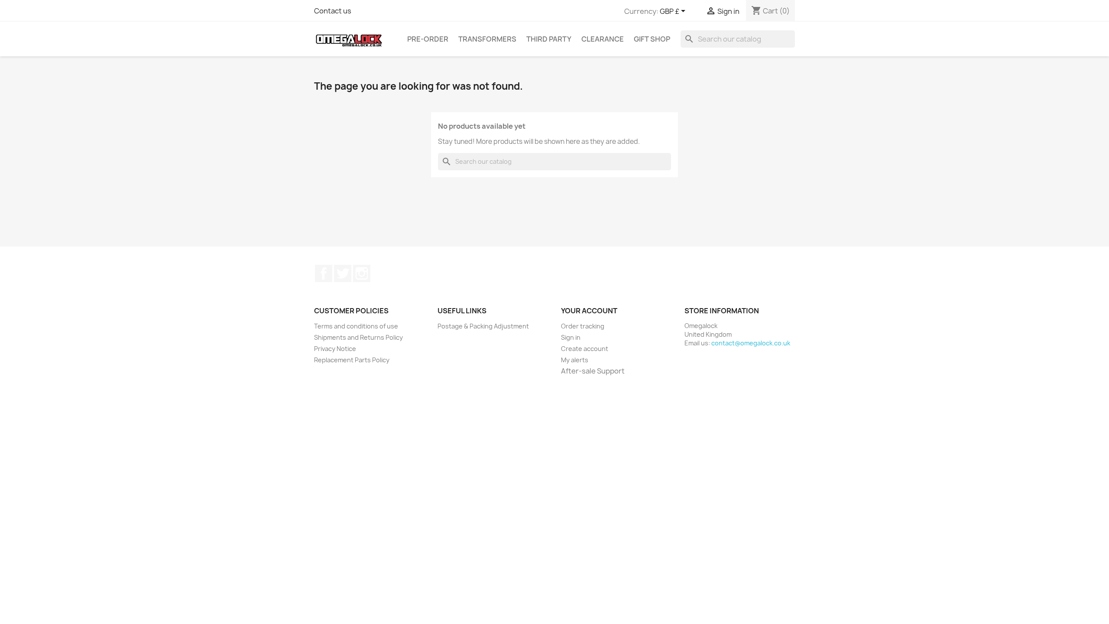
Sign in (570, 337)
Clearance (602, 39)
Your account (589, 310)
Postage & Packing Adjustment (483, 326)
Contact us (332, 11)
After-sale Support (593, 371)
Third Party (548, 39)
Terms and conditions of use (356, 326)
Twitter (342, 273)
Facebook (323, 273)
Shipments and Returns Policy (358, 337)
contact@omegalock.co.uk (750, 343)
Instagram (361, 273)
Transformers (487, 39)
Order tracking (582, 326)
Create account (584, 348)
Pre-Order (427, 39)
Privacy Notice (335, 348)
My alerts (574, 360)
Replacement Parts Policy (351, 360)
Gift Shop (652, 39)
